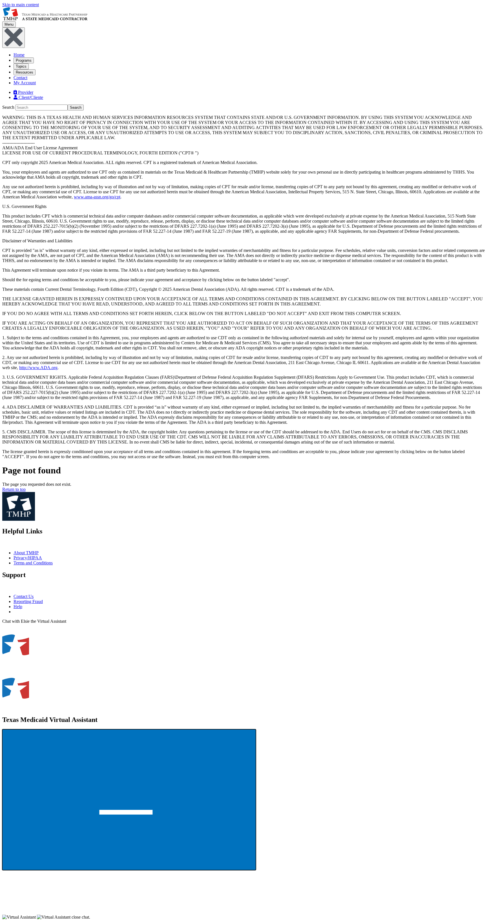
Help (18, 606)
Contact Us (24, 596)
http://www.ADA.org (38, 367)
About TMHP (26, 552)
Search (8, 107)
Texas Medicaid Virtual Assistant (50, 719)
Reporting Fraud (28, 601)
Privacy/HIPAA (28, 557)
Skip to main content (20, 4)
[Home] (45, 18)
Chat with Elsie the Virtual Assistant (34, 621)
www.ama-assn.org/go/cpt (97, 196)
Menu (9, 24)
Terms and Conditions (33, 562)
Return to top (14, 489)
